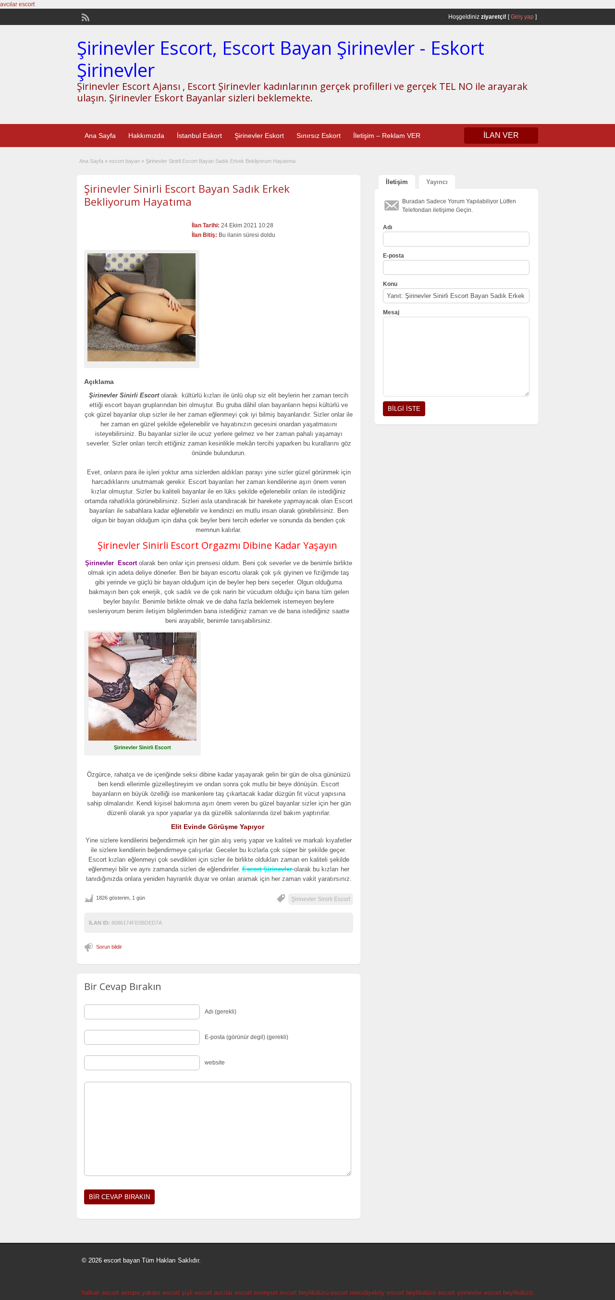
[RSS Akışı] (84, 16)
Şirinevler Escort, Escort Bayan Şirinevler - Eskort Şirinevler (280, 58)
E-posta (393, 255)
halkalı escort (100, 1292)
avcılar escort (17, 4)
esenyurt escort (275, 1292)
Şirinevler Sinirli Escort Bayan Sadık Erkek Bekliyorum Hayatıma (187, 194)
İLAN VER (501, 135)
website (215, 1062)
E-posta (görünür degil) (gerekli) (246, 1037)
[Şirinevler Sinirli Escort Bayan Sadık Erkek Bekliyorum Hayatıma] (141, 307)
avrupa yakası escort (150, 1292)
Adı (387, 227)
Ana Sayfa (100, 135)
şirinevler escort (479, 1292)
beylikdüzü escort (323, 1292)
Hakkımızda (146, 135)
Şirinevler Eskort (259, 135)
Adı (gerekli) (220, 1011)
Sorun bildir (109, 947)
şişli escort (197, 1292)
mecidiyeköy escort (377, 1292)
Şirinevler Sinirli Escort (320, 899)
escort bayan (124, 161)
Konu (390, 284)
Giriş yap (522, 16)
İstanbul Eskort (199, 135)
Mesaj (391, 312)
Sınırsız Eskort (318, 135)
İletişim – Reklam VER (386, 135)
